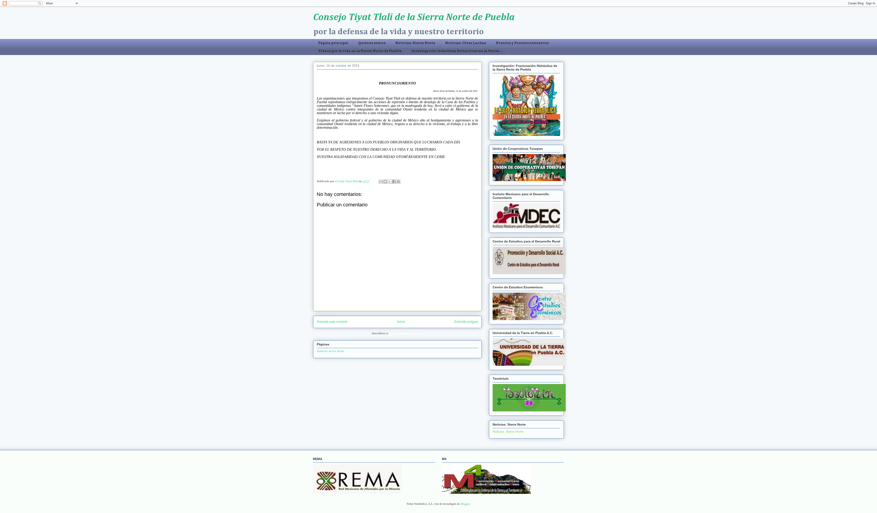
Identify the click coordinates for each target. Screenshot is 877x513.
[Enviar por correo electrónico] (381, 181)
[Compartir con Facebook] (394, 181)
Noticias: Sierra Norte (415, 43)
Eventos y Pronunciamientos (522, 43)
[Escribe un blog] (385, 181)
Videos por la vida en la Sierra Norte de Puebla (360, 51)
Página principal (333, 43)
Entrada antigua (466, 322)
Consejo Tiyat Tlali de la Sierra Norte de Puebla (414, 17)
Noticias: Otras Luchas (465, 43)
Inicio (401, 322)
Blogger (465, 503)
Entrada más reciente (332, 322)
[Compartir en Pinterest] (398, 181)
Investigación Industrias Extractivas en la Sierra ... (457, 51)
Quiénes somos (372, 43)
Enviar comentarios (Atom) (406, 333)
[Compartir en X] (389, 181)
